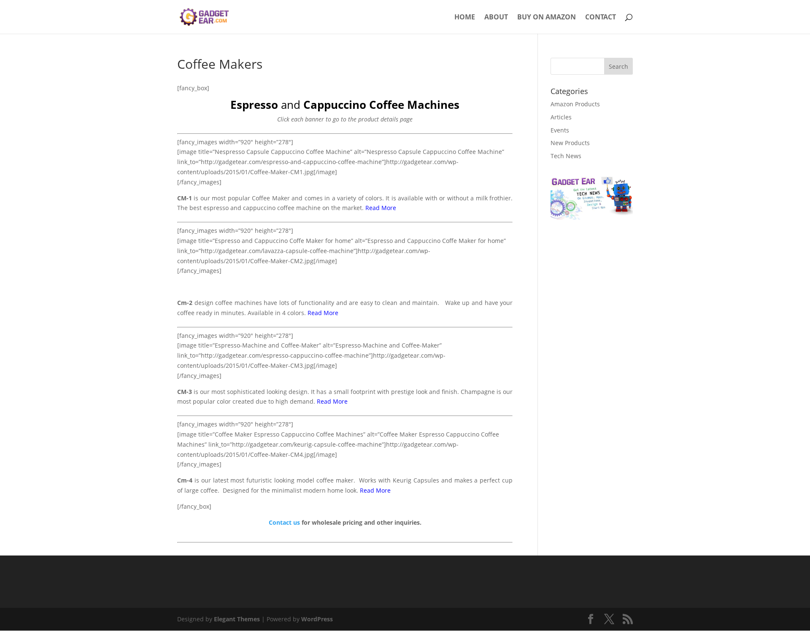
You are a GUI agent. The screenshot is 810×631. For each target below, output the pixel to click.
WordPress (317, 619)
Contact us (284, 522)
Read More (380, 208)
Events (560, 130)
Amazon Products (575, 104)
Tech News (566, 156)
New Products (570, 143)
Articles (561, 117)
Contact (600, 18)
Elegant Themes (237, 619)
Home (464, 18)
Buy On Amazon (546, 18)
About (496, 18)
